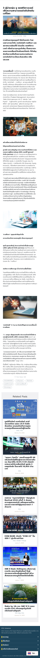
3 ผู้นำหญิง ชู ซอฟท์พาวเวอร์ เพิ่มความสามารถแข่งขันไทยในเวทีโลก (18, 10)
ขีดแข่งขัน (29, 381)
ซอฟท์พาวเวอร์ (8, 384)
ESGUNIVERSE (8, 381)
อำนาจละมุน (7, 387)
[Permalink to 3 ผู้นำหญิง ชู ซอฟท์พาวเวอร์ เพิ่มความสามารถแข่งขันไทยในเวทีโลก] (20, 25)
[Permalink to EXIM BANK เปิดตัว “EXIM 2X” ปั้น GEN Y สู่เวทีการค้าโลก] (20, 524)
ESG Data (18, 613)
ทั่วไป (24, 36)
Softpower (19, 381)
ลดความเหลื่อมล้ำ (21, 384)
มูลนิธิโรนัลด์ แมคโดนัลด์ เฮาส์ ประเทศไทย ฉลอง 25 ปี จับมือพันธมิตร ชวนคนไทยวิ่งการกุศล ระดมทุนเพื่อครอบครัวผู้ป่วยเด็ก (18, 425)
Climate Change (21, 541)
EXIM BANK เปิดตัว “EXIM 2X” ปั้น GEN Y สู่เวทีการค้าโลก (20, 537)
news (17, 431)
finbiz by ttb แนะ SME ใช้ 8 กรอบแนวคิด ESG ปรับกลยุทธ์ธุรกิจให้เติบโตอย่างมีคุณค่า (20, 608)
